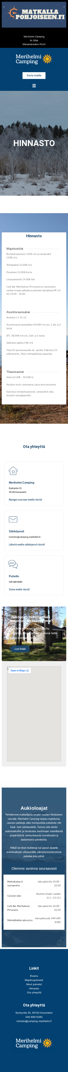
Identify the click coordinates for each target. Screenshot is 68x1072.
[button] (34, 85)
